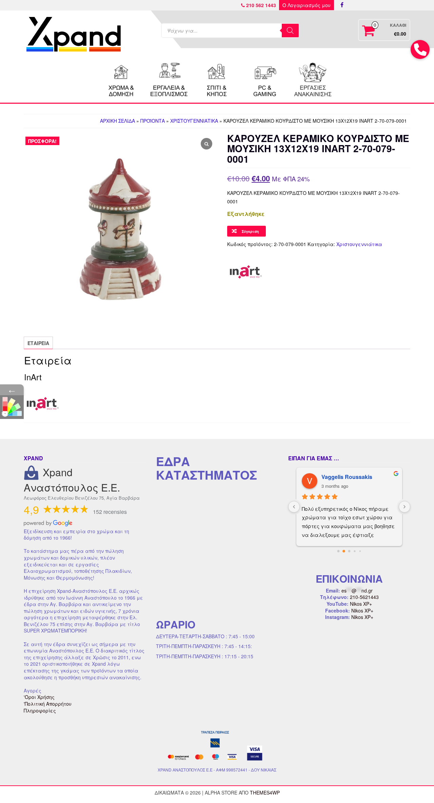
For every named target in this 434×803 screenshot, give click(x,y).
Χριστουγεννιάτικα (194, 120)
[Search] (290, 30)
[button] (420, 49)
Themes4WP (265, 792)
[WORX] (312, 78)
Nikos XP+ (361, 603)
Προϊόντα (152, 120)
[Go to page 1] (344, 551)
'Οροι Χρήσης (39, 697)
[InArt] (245, 271)
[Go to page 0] (338, 551)
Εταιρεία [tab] (38, 343)
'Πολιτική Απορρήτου (48, 703)
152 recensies (110, 512)
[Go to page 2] (349, 551)
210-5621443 (364, 597)
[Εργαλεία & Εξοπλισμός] (169, 78)
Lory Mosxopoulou (345, 477)
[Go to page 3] (355, 551)
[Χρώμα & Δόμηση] (121, 78)
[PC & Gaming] (265, 78)
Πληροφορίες (40, 710)
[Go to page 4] (360, 551)
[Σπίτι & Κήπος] (217, 78)
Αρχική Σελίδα (117, 120)
